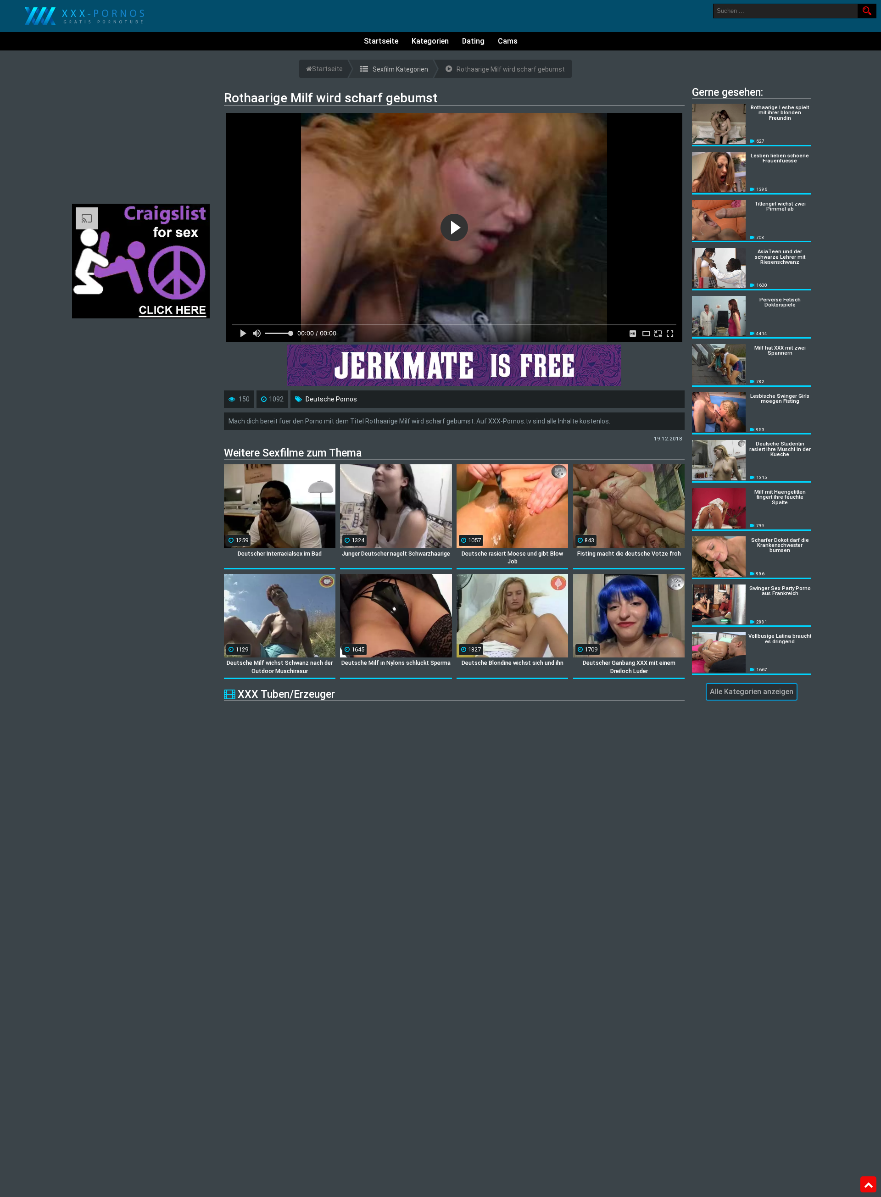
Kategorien (430, 41)
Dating (473, 41)
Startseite (381, 41)
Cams (508, 41)
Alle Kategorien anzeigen (751, 691)
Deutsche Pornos (331, 399)
